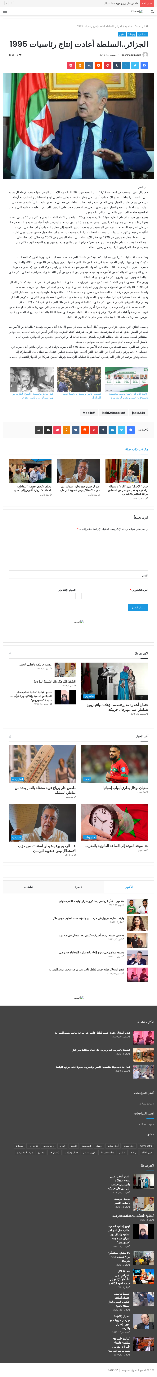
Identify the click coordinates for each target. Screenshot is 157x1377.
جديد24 (131, 34)
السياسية (129, 26)
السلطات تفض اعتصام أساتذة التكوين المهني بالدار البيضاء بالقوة (119, 1300)
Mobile (88, 413)
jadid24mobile (112, 413)
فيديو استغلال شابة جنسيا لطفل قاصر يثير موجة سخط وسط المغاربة (86, 969)
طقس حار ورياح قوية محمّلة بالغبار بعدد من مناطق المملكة (107, 3)
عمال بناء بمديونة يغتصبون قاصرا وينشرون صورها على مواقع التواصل (92, 1067)
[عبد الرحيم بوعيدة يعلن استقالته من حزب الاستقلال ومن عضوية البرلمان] (78, 471)
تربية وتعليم (48, 1145)
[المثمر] (78, 621)
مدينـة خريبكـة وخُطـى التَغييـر (35, 664)
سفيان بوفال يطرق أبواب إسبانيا (125, 787)
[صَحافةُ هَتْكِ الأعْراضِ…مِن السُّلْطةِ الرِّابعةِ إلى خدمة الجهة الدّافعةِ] (143, 1276)
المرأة (62, 1145)
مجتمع (41, 1152)
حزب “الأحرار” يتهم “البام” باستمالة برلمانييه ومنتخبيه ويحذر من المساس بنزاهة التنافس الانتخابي (128, 490)
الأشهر (129, 887)
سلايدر (122, 34)
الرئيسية (141, 26)
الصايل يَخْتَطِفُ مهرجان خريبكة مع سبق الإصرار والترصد (120, 1322)
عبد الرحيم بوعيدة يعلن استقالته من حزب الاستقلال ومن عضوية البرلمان (80, 488)
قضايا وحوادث (71, 1152)
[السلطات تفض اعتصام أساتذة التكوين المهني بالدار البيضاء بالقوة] (143, 1299)
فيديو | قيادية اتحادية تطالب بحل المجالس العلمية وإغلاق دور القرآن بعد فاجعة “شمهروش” (31, 696)
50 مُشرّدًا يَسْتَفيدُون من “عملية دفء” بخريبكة (119, 1257)
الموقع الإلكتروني (67, 589)
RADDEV (113, 1370)
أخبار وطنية (113, 1145)
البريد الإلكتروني (139, 589)
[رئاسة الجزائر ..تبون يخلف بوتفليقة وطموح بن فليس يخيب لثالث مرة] (126, 379)
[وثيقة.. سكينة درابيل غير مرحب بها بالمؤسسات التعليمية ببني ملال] (137, 923)
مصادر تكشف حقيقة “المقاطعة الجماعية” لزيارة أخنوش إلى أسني (33, 488)
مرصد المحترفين (25, 1152)
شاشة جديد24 (107, 1152)
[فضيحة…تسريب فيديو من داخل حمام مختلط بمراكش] (143, 1055)
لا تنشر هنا (55, 1152)
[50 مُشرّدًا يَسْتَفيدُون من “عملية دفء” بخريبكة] (143, 1258)
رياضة (133, 1152)
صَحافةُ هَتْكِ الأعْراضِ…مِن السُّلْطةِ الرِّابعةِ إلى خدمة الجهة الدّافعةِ (119, 1277)
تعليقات (28, 887)
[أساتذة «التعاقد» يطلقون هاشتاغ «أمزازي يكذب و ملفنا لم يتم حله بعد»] (143, 1344)
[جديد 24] (136, 11)
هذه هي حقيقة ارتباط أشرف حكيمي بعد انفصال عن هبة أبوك (91, 935)
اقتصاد (99, 1145)
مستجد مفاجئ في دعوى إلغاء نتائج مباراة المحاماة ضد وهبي (91, 952)
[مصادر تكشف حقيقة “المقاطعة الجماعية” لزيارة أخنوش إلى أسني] (30, 471)
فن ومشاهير (89, 1152)
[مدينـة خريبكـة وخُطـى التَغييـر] (65, 670)
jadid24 (137, 413)
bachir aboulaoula (131, 54)
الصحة (74, 1145)
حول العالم (147, 1152)
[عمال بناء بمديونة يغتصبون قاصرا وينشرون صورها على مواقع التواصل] (143, 1072)
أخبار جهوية (129, 1145)
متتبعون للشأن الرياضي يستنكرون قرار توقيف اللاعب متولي (91, 901)
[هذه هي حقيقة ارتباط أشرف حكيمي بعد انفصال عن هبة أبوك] (137, 940)
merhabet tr (146, 1145)
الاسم (144, 575)
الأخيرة (79, 887)
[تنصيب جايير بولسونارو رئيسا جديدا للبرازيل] (79, 379)
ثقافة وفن (33, 1145)
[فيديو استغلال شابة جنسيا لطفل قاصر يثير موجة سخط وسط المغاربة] (137, 975)
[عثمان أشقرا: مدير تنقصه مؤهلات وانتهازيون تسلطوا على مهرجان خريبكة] (143, 1181)
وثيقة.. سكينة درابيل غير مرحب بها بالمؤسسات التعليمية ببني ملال (88, 918)
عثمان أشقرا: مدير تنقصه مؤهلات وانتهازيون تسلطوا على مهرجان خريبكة (117, 707)
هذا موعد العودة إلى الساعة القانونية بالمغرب (116, 845)
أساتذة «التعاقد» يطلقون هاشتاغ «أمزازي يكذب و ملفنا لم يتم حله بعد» (119, 1345)
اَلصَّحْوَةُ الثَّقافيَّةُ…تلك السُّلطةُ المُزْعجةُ (55, 682)
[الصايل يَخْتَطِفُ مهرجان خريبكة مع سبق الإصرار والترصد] (143, 1321)
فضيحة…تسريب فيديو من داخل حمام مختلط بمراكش (101, 1050)
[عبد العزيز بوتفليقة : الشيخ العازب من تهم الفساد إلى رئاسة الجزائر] (32, 379)
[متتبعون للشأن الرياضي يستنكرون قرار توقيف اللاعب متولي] (137, 906)
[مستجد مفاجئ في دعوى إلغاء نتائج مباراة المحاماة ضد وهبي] (137, 957)
